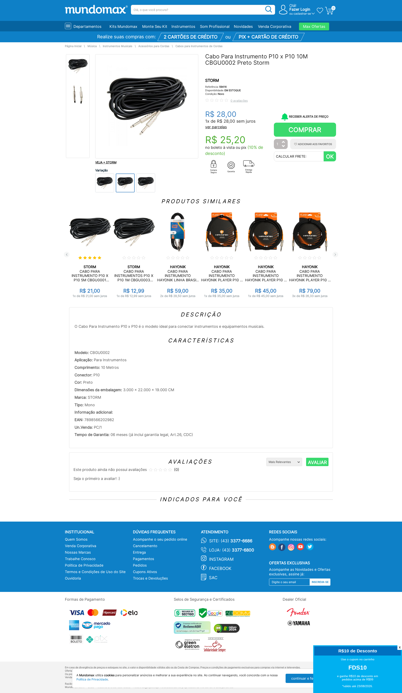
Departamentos (87, 26)
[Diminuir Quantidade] (283, 146)
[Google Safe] (212, 614)
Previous (67, 254)
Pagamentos (143, 559)
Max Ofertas (314, 26)
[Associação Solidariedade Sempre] (216, 646)
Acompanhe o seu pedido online (160, 539)
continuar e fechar (305, 678)
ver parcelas (216, 127)
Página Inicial (73, 46)
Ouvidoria (73, 578)
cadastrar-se (302, 13)
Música (92, 46)
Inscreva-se (320, 582)
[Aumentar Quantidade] (283, 142)
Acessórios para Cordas (153, 46)
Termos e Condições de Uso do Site (95, 572)
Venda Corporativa (274, 26)
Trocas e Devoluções (150, 578)
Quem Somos (76, 539)
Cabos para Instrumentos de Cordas (199, 46)
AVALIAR (317, 462)
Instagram (221, 559)
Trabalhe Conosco (80, 559)
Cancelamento (145, 546)
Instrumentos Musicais (117, 46)
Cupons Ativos (145, 572)
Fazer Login (299, 9)
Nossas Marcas (78, 552)
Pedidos (140, 565)
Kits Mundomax (123, 26)
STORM (212, 80)
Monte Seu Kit (154, 26)
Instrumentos (183, 26)
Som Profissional (214, 26)
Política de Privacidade (84, 565)
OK (330, 156)
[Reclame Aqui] (193, 629)
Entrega (139, 552)
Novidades (243, 26)
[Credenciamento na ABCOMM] (238, 614)
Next (335, 254)
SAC (213, 577)
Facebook (220, 568)
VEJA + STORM (105, 162)
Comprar (305, 130)
